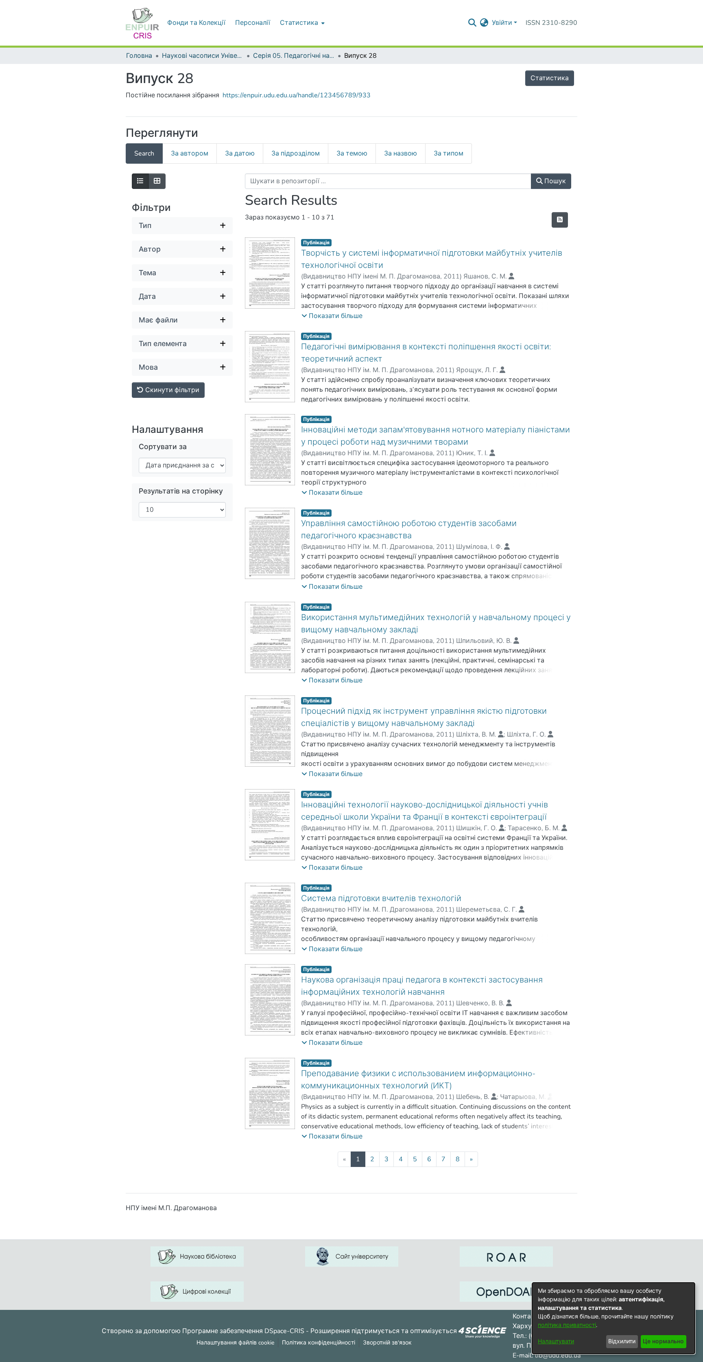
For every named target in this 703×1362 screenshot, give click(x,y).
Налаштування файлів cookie (235, 1343)
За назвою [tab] (400, 153)
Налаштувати (556, 1341)
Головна (139, 55)
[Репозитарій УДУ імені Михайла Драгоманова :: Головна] (142, 22)
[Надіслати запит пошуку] (472, 23)
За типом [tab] (448, 153)
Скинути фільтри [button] (171, 390)
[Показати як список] (140, 181)
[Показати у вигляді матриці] (157, 181)
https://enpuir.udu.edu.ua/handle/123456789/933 (297, 95)
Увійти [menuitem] (502, 22)
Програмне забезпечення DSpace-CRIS (243, 1330)
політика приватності (567, 1325)
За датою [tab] (240, 153)
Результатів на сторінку (181, 491)
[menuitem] (301, 23)
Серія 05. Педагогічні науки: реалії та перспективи (293, 55)
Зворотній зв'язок (387, 1343)
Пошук (554, 181)
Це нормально (663, 1341)
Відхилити (621, 1341)
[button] (332, 316)
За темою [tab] (351, 153)
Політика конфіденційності (318, 1343)
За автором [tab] (189, 153)
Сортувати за (163, 447)
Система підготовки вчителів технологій (381, 898)
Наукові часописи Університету (202, 55)
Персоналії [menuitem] (252, 22)
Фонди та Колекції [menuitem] (196, 22)
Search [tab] (144, 153)
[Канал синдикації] (560, 220)
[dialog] (613, 1318)
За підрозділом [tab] (295, 153)
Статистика (550, 78)
